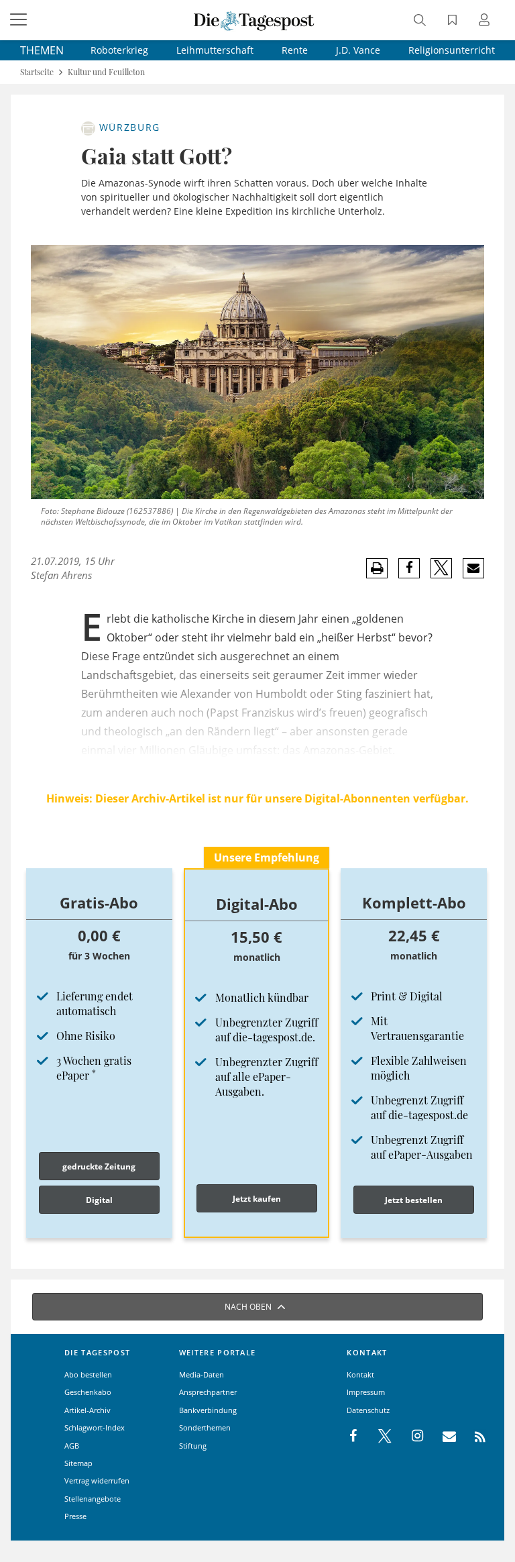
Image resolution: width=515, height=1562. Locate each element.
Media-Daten (201, 1374)
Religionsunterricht (451, 50)
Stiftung (193, 1446)
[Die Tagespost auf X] (378, 1436)
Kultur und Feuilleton (106, 72)
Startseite (37, 72)
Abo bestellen (88, 1374)
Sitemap (78, 1463)
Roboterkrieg (119, 50)
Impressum (366, 1392)
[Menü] (20, 20)
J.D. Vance (358, 50)
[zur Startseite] (254, 20)
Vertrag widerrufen (96, 1480)
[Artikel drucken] (376, 568)
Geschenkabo (87, 1392)
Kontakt (360, 1374)
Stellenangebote (92, 1499)
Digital (99, 1200)
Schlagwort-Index (94, 1427)
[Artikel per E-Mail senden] (473, 568)
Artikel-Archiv (87, 1410)
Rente (295, 50)
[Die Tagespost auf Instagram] (410, 1436)
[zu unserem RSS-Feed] (473, 1436)
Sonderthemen (205, 1427)
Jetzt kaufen (257, 1198)
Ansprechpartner (208, 1392)
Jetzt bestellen (414, 1200)
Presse (75, 1516)
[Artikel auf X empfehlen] (441, 568)
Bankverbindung (208, 1410)
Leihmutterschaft (214, 50)
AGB (71, 1446)
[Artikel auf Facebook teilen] (409, 568)
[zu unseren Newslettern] (442, 1436)
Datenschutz (368, 1410)
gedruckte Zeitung (98, 1166)
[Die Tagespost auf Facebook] (354, 1436)
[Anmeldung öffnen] (486, 21)
